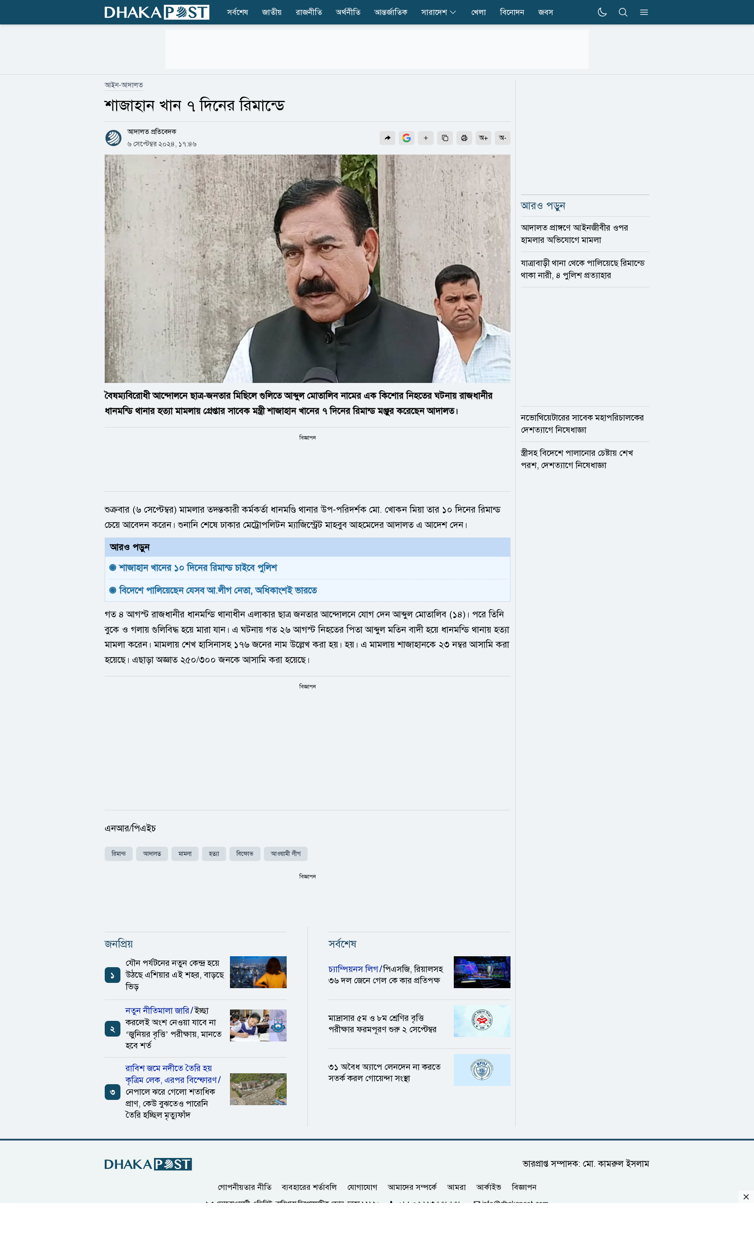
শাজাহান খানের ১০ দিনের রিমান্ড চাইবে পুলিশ (200, 567)
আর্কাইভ (488, 1187)
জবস (545, 12)
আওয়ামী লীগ (286, 854)
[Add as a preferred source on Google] (407, 138)
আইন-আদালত (124, 85)
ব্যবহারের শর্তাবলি (309, 1187)
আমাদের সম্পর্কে (412, 1187)
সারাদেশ (434, 12)
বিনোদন (512, 12)
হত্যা (214, 854)
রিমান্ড (119, 854)
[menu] (641, 12)
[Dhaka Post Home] (148, 1164)
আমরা (456, 1187)
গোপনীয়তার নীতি (244, 1187)
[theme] (602, 12)
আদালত (152, 854)
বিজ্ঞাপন (524, 1187)
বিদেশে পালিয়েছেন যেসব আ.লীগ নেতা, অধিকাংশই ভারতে (218, 590)
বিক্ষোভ (245, 854)
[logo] (157, 12)
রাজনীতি (309, 12)
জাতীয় (272, 12)
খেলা (478, 12)
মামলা (185, 854)
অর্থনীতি (348, 12)
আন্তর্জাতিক (391, 12)
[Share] (387, 138)
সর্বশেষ (237, 12)
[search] (623, 12)
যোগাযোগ (362, 1187)
